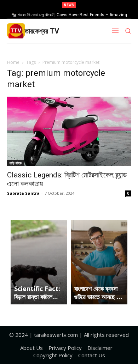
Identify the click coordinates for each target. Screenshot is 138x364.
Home (13, 62)
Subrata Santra (23, 193)
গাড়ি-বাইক (15, 162)
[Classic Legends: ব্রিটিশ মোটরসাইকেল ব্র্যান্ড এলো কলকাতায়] (69, 131)
